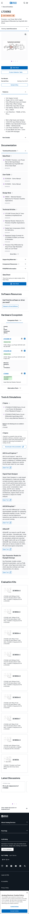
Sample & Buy (14, 85)
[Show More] (14, 254)
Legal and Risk (5, 875)
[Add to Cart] (24, 338)
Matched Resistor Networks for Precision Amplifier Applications (14, 222)
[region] (14, 902)
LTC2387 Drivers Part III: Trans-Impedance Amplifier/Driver (14, 214)
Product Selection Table (15, 72)
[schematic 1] (14, 46)
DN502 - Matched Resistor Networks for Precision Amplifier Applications (15, 198)
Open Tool (6, 467)
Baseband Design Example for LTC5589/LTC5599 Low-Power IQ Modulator (14, 237)
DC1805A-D (16, 676)
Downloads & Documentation (13, 446)
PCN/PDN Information (9, 268)
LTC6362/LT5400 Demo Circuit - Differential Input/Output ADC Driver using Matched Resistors (15, 416)
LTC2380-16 (7, 339)
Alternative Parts (13, 388)
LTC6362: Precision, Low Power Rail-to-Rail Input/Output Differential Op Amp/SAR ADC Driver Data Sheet (15, 163)
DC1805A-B (16, 697)
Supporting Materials (10, 259)
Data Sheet (16, 67)
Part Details (6, 137)
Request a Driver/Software (10, 306)
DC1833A (16, 760)
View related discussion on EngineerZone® (9, 808)
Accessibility (4, 881)
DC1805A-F (16, 719)
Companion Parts (13, 320)
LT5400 (6, 373)
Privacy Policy (5, 887)
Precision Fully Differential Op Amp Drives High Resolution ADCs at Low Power (14, 246)
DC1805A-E (16, 612)
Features (5, 92)
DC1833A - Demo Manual (13, 178)
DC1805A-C (16, 655)
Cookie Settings (14, 906)
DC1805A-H (17, 740)
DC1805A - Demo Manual (13, 184)
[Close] (27, 893)
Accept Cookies (14, 911)
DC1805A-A (17, 633)
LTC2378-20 (7, 351)
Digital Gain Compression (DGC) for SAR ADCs (15, 229)
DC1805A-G (16, 591)
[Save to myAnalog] (22, 338)
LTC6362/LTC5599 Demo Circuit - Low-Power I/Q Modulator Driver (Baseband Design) (15, 409)
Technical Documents (10, 151)
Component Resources (11, 264)
